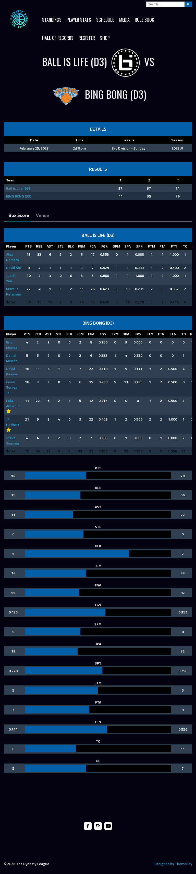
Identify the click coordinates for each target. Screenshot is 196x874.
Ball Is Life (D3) (18, 188)
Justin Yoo (11, 278)
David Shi (13, 267)
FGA (93, 246)
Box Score (18, 215)
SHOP (105, 37)
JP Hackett (12, 421)
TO (185, 246)
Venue (42, 215)
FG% (104, 246)
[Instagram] (98, 826)
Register (87, 37)
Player (11, 246)
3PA (128, 246)
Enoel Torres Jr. (11, 387)
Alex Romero (12, 257)
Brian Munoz (11, 344)
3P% (139, 246)
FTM (151, 246)
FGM (81, 246)
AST (50, 246)
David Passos (12, 371)
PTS (28, 246)
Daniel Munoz (11, 358)
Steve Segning (12, 440)
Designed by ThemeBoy (173, 863)
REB (39, 246)
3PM (116, 246)
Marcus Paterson (13, 291)
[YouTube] (108, 826)
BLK (71, 246)
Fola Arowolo (13, 403)
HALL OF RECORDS (58, 37)
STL (60, 246)
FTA (162, 246)
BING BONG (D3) (18, 196)
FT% (174, 246)
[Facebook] (88, 826)
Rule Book (144, 19)
